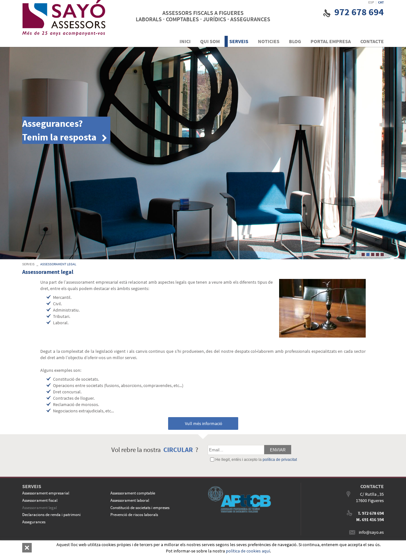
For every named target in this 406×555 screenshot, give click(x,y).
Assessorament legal (58, 264)
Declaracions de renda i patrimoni (51, 514)
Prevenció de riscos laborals (134, 514)
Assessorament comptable (132, 493)
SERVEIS (28, 264)
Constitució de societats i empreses (139, 507)
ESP (371, 2)
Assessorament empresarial (45, 493)
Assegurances (33, 522)
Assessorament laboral (129, 500)
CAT (381, 2)
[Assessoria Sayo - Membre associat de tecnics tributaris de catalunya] (249, 499)
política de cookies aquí (248, 551)
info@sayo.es (371, 532)
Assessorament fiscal (39, 500)
